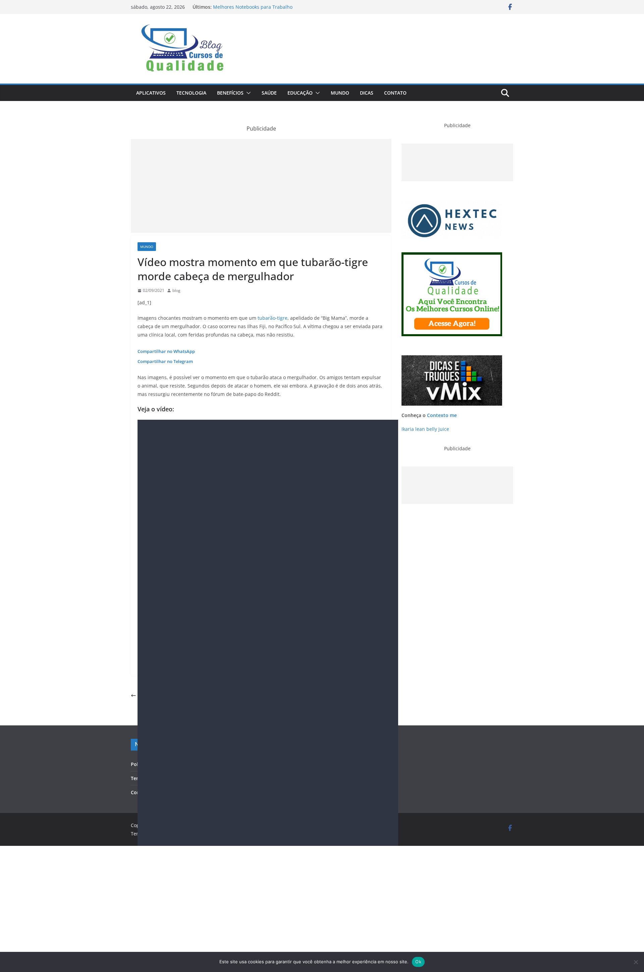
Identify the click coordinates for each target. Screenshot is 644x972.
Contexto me (442, 415)
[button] (247, 93)
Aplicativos (151, 93)
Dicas (366, 93)
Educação (300, 93)
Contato (395, 93)
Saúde (269, 93)
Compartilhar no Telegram (165, 361)
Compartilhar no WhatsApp (166, 351)
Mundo (340, 93)
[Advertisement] (261, 186)
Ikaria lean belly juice (425, 429)
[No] (635, 962)
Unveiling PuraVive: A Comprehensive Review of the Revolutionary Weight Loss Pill (271, 7)
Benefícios (230, 93)
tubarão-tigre (272, 318)
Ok (418, 961)
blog (176, 290)
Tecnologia (191, 93)
